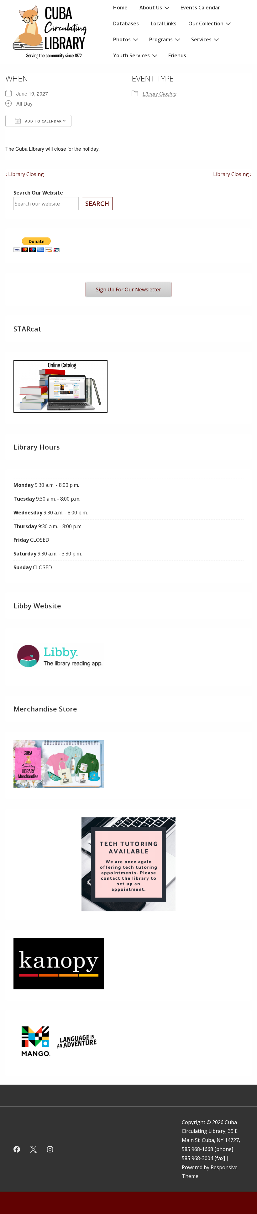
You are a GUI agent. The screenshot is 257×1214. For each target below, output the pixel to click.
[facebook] (17, 1149)
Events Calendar (200, 7)
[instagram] (50, 1149)
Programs (161, 39)
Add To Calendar (43, 121)
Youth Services (131, 55)
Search (97, 203)
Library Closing (159, 93)
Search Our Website (38, 192)
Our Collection (205, 23)
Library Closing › (232, 174)
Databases (126, 23)
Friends (177, 55)
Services (201, 39)
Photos (122, 39)
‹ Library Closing (24, 174)
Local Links (163, 23)
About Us (150, 7)
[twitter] (33, 1149)
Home (120, 7)
